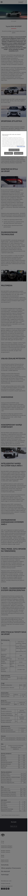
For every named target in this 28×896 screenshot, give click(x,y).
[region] (14, 143)
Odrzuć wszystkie (8, 153)
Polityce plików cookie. (21, 146)
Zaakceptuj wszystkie (18, 153)
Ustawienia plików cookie (14, 149)
